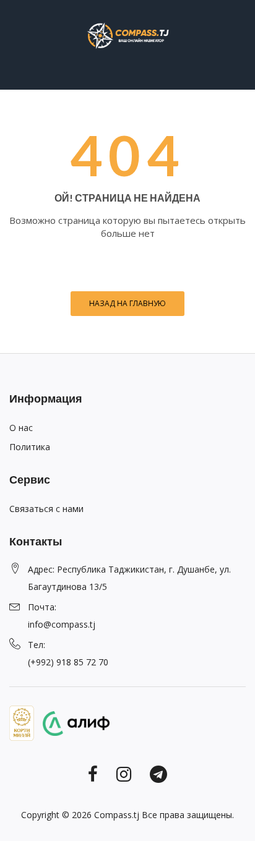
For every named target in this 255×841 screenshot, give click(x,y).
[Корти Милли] (21, 722)
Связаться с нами (46, 508)
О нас (21, 427)
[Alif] (73, 722)
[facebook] (93, 773)
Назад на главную (127, 303)
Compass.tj (116, 815)
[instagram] (123, 773)
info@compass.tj (61, 624)
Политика (29, 447)
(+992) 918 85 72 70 (68, 662)
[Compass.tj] (127, 34)
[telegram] (158, 773)
